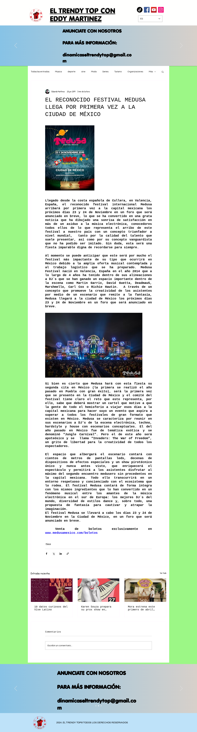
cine (83, 72)
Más (151, 72)
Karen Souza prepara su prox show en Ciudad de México (96, 608)
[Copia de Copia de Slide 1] (95, 58)
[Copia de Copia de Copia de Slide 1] (98, 58)
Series (105, 72)
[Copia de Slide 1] (98, 705)
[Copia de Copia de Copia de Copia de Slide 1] (101, 58)
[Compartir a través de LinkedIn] (60, 553)
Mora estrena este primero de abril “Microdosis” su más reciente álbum (143, 608)
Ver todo (163, 573)
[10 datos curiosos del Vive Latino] (52, 590)
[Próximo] (181, 45)
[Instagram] (161, 10)
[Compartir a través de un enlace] (67, 553)
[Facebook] (147, 10)
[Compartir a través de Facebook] (46, 553)
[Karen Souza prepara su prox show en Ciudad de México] (98, 590)
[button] (162, 72)
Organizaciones (135, 72)
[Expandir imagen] (69, 157)
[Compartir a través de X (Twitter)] (53, 553)
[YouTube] (154, 10)
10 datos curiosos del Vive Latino (51, 608)
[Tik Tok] (139, 10)
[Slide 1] (95, 705)
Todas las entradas (40, 72)
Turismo (118, 72)
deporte (71, 72)
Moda (94, 72)
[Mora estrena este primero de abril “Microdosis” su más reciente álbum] (145, 590)
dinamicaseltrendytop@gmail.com (93, 58)
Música (58, 72)
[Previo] (15, 45)
